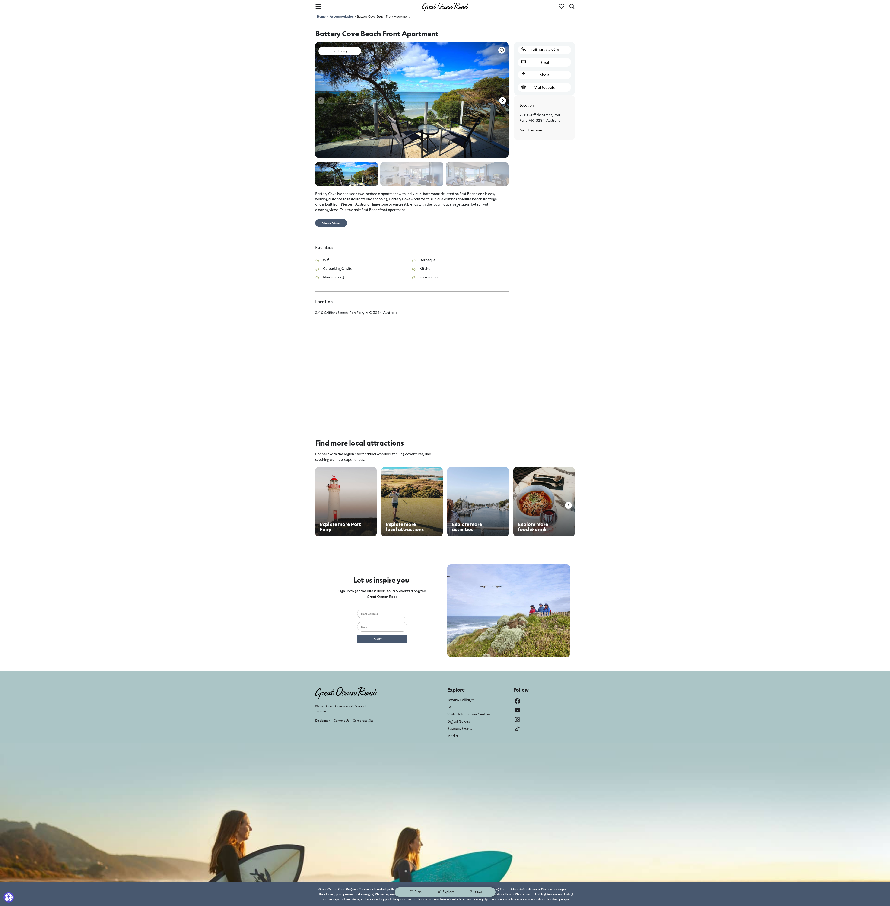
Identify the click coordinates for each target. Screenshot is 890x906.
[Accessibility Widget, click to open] (8, 897)
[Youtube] (517, 710)
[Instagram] (517, 719)
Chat (479, 892)
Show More (331, 223)
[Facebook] (517, 701)
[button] (502, 100)
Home (321, 16)
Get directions (531, 130)
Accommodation (342, 16)
